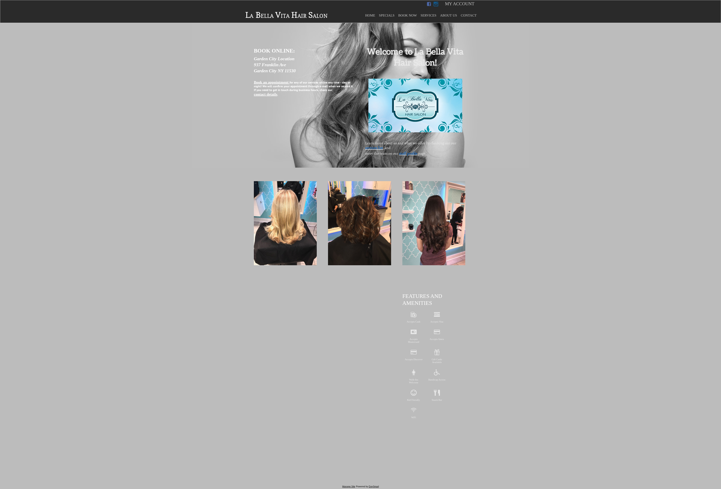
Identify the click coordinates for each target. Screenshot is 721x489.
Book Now (407, 15)
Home (370, 15)
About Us (448, 15)
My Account (459, 3)
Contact (469, 15)
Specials (386, 15)
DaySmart (374, 486)
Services (428, 15)
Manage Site (348, 486)
